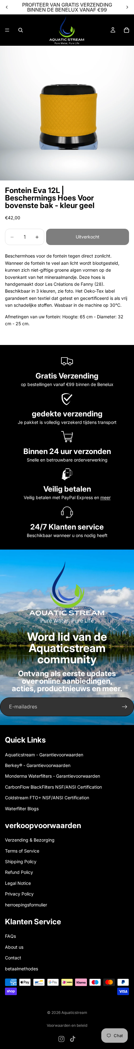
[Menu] (7, 30)
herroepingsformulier (26, 904)
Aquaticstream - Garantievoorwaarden (44, 754)
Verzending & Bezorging (30, 840)
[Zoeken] (20, 30)
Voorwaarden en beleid (67, 1025)
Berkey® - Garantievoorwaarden (37, 765)
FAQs (10, 936)
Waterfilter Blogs (22, 808)
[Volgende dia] (127, 7)
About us (14, 947)
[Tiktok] (72, 1039)
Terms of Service (22, 850)
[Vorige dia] (7, 7)
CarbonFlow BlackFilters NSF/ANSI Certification (53, 787)
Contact (13, 957)
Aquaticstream (74, 1012)
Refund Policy (19, 872)
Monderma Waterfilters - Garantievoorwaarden (52, 776)
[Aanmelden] (124, 706)
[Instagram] (61, 1039)
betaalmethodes (21, 968)
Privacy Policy (19, 893)
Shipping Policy (20, 861)
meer (105, 497)
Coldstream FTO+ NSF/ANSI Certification (47, 797)
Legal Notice (18, 883)
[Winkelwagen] (126, 30)
